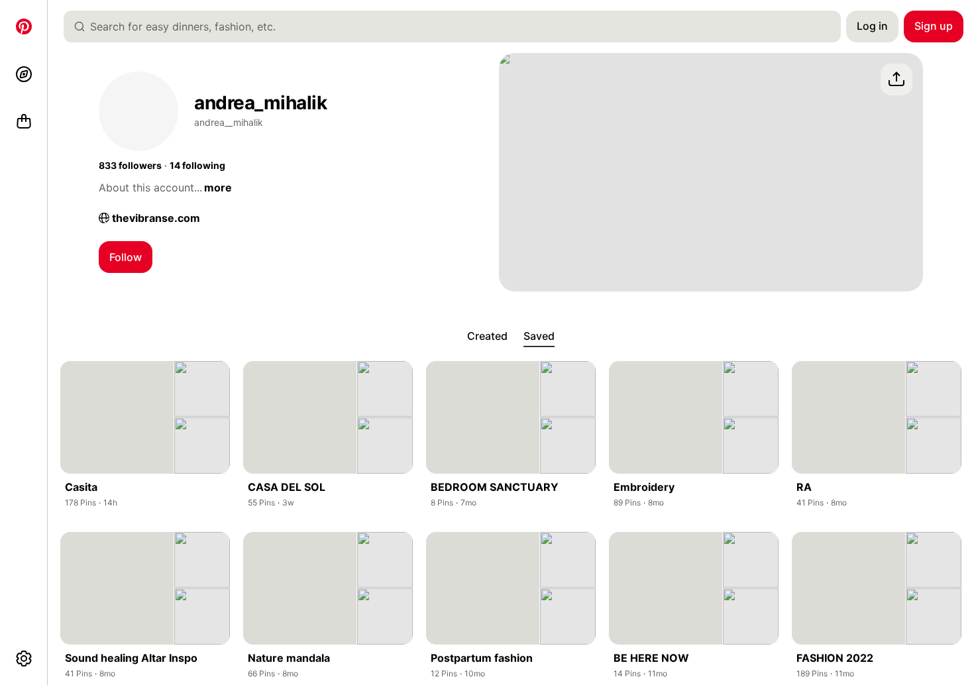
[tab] (487, 336)
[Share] (896, 79)
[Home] (24, 26)
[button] (130, 165)
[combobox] (457, 26)
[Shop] (24, 122)
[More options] (24, 658)
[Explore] (24, 74)
